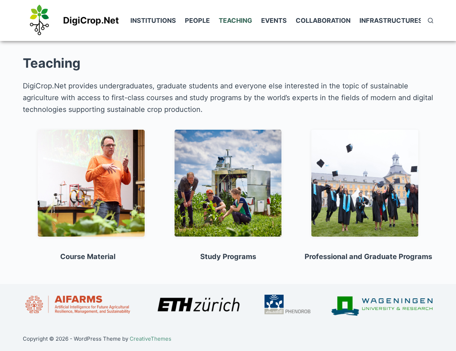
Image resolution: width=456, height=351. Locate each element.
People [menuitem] (197, 20)
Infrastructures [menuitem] (391, 20)
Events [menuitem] (274, 20)
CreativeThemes (150, 338)
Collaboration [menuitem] (323, 20)
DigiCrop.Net (91, 20)
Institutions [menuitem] (153, 20)
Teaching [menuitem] (235, 20)
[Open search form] (430, 20)
